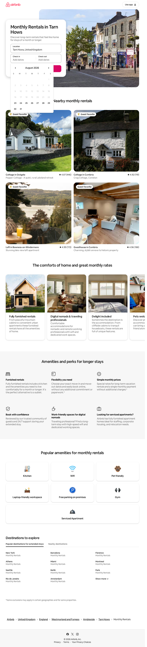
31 (21, 109)
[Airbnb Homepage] (13, 4)
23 (15, 103)
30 (15, 109)
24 (21, 103)
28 (43, 103)
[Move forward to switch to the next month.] (48, 68)
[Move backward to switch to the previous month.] (15, 68)
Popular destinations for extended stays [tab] (25, 544)
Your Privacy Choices (81, 642)
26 (32, 103)
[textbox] (23, 59)
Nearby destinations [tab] (57, 544)
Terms (66, 642)
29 (49, 103)
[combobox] (36, 49)
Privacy (57, 642)
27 (37, 103)
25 (26, 103)
